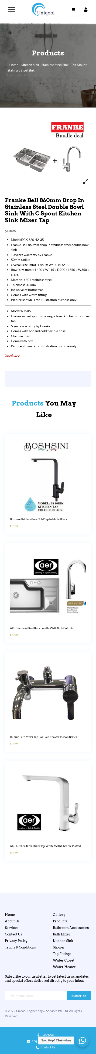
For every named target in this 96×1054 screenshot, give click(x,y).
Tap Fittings (62, 954)
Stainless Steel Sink (55, 65)
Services (11, 928)
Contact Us (13, 934)
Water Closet (63, 960)
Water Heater (64, 967)
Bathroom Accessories (71, 928)
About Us (12, 921)
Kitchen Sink (30, 65)
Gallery (59, 915)
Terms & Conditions (20, 947)
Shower (59, 947)
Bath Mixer (61, 934)
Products (60, 921)
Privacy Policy (16, 941)
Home (13, 65)
